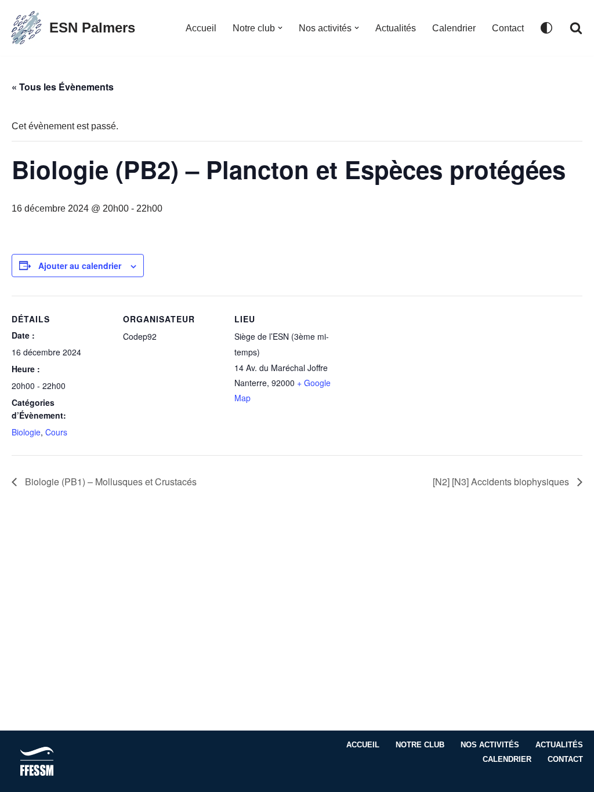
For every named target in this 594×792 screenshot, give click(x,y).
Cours (56, 432)
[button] (280, 28)
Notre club (420, 744)
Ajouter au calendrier (79, 265)
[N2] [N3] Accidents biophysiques (502, 481)
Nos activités (490, 744)
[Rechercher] (576, 27)
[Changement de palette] (546, 28)
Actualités (395, 28)
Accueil (201, 28)
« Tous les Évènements (63, 86)
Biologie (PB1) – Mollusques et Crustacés (110, 481)
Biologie (26, 432)
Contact (508, 28)
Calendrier (454, 28)
